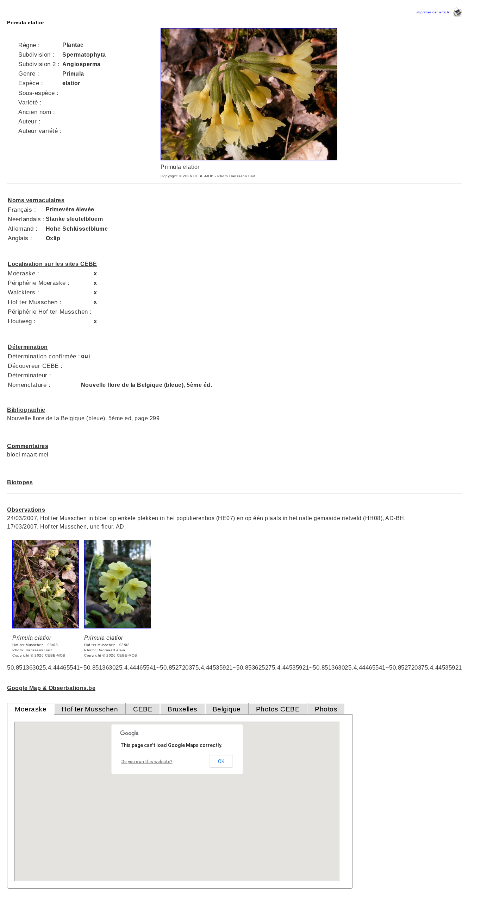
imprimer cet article (434, 12)
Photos (326, 709)
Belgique (227, 709)
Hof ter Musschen (90, 709)
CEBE (142, 709)
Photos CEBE (278, 709)
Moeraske (30, 709)
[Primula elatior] (249, 158)
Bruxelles (183, 709)
